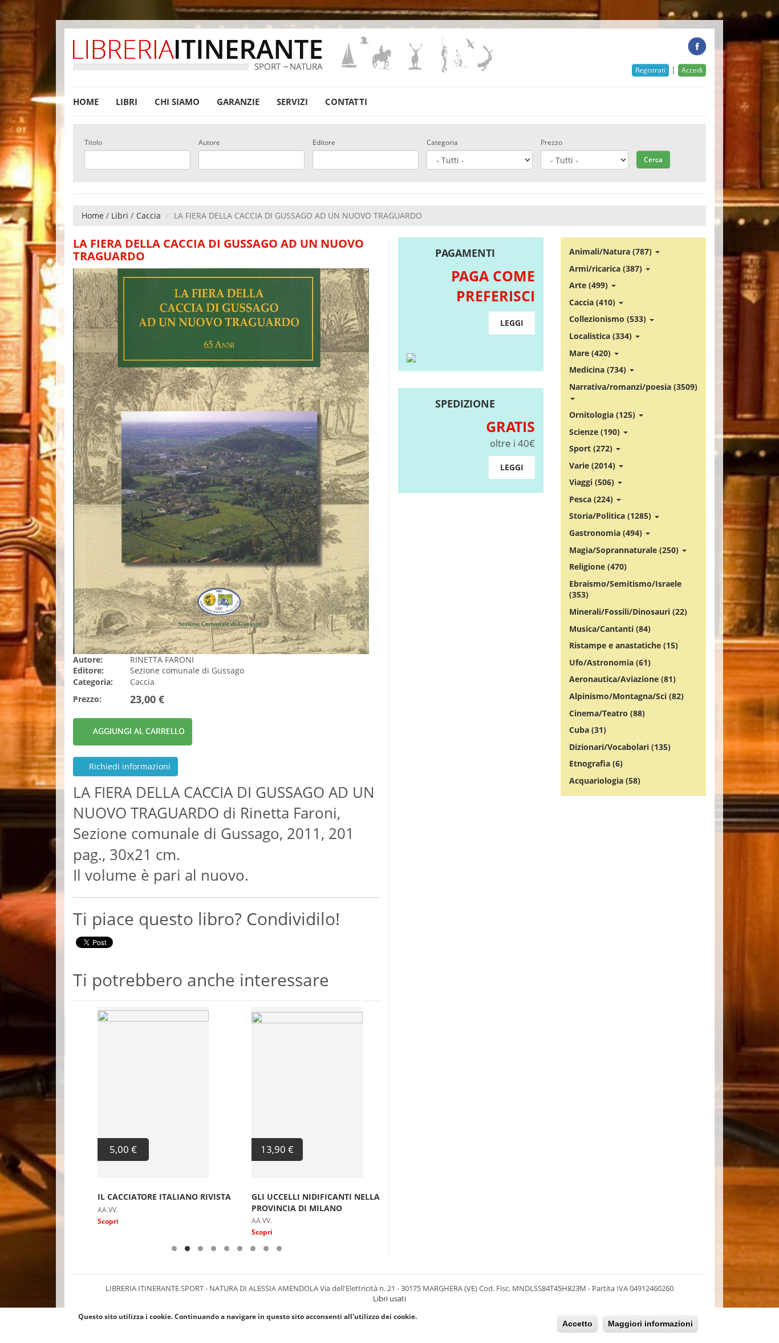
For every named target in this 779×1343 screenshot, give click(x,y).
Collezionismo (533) (608, 318)
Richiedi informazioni (129, 766)
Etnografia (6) (596, 763)
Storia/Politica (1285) (611, 515)
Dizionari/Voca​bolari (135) (620, 746)
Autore (209, 142)
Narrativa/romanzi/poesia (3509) (633, 386)
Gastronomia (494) (606, 532)
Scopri (83, 1221)
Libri (126, 101)
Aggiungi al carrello (139, 730)
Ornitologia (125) (603, 414)
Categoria (442, 142)
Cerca (653, 159)
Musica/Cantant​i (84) (610, 628)
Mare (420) (591, 353)
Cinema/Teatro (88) (607, 713)
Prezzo (551, 142)
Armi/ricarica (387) (606, 268)
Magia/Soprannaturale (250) (625, 550)
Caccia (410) (593, 302)
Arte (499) (589, 285)
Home (86, 101)
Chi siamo (177, 101)
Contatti (346, 101)
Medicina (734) (598, 369)
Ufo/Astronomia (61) (610, 662)
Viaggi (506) (592, 482)
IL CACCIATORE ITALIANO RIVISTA (139, 1196)
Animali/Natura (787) (611, 251)
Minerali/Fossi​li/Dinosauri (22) (628, 611)
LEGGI (512, 322)
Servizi (292, 101)
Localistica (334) (601, 335)
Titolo (93, 142)
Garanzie (238, 101)
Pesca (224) (592, 499)
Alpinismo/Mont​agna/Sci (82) (626, 696)
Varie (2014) (593, 465)
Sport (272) (592, 448)
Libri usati (389, 1298)
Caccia (148, 215)
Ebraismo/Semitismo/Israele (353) (625, 589)
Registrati (650, 70)
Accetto (577, 1323)
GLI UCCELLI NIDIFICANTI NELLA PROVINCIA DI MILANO (291, 1202)
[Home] (285, 53)
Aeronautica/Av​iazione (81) (622, 678)
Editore (324, 142)
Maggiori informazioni (650, 1323)
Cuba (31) (587, 729)
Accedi (692, 70)
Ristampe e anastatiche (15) (623, 645)
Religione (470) (598, 566)
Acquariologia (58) (604, 780)
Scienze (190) (595, 431)
